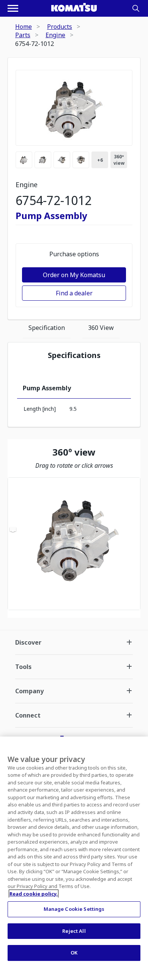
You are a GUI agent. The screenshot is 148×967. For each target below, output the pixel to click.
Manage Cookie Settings (74, 908)
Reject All (73, 931)
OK (74, 952)
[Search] (135, 8)
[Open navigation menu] (13, 8)
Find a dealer (74, 293)
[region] (74, 544)
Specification (46, 327)
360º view (118, 159)
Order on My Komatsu (74, 275)
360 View (101, 327)
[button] (74, 544)
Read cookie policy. (33, 893)
